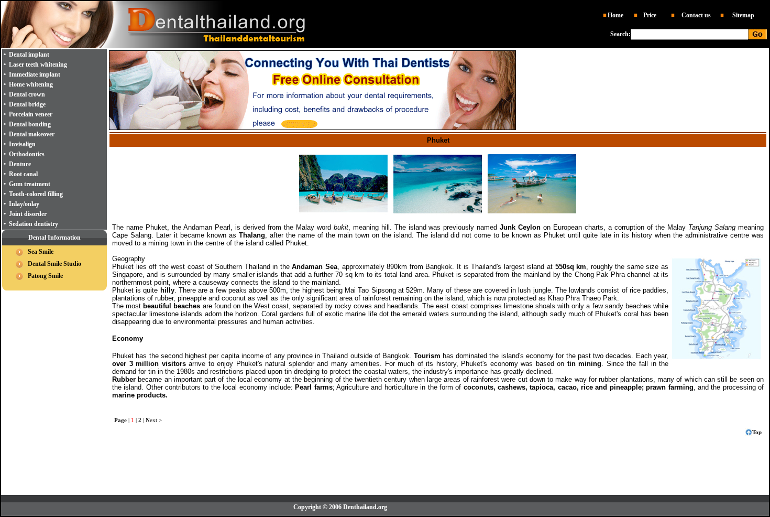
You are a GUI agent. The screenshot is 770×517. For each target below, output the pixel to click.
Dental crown (27, 94)
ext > (154, 420)
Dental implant (29, 54)
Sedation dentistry (33, 224)
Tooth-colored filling (36, 194)
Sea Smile (40, 251)
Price (649, 15)
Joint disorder (28, 214)
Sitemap (743, 15)
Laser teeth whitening (38, 64)
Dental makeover (31, 134)
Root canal (23, 174)
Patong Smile (45, 275)
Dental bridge (27, 104)
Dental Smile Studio (54, 263)
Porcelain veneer (30, 114)
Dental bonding (30, 124)
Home (615, 15)
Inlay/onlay (24, 204)
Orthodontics (27, 154)
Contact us (696, 15)
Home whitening (31, 84)
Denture (20, 164)
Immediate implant (34, 74)
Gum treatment (29, 184)
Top (757, 432)
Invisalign (22, 144)
